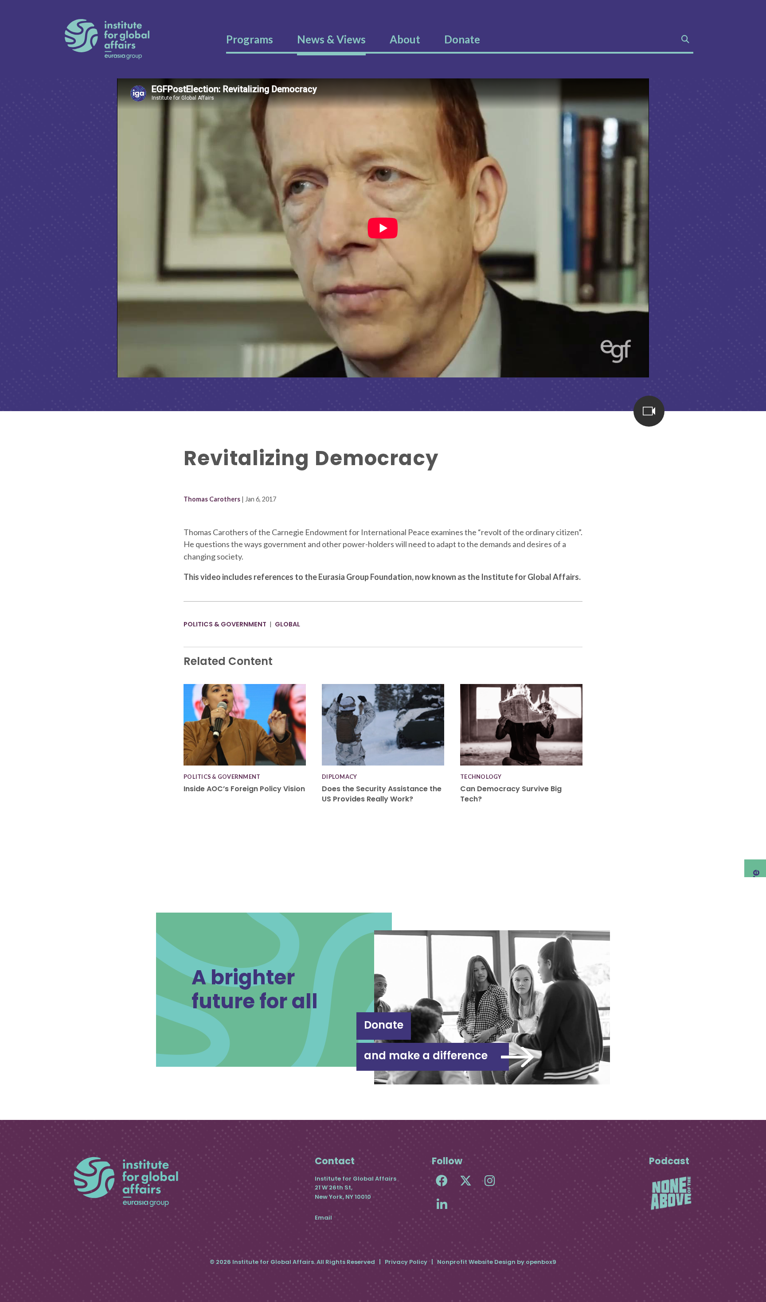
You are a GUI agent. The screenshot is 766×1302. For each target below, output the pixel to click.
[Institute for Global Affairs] (107, 39)
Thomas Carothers (212, 499)
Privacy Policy (406, 1262)
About (405, 39)
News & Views (331, 39)
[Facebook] (442, 1180)
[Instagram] (490, 1180)
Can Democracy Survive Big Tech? (511, 794)
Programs (249, 39)
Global (287, 624)
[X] (466, 1180)
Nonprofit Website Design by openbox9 (496, 1262)
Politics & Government (225, 624)
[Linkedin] (442, 1204)
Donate (462, 39)
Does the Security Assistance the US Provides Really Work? (382, 794)
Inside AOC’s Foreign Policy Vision (244, 789)
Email (323, 1217)
